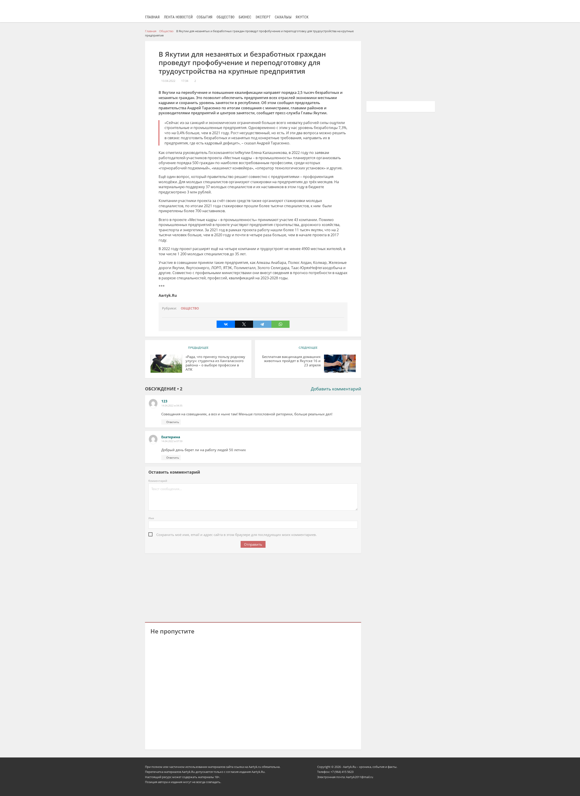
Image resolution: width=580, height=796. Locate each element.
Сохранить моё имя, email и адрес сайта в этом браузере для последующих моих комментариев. (236, 534)
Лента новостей (178, 17)
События (205, 17)
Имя (151, 518)
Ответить (172, 422)
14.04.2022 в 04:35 (171, 405)
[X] (244, 324)
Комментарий (157, 481)
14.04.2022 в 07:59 (171, 441)
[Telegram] (262, 324)
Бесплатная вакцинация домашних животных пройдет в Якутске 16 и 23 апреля (291, 361)
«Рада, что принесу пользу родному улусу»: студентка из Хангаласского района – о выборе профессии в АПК (215, 363)
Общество (225, 17)
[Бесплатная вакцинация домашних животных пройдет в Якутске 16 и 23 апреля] (340, 364)
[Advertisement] (253, 587)
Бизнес (245, 17)
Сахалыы (283, 17)
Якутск (302, 17)
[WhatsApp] (280, 324)
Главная (152, 17)
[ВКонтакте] (226, 324)
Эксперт (263, 17)
